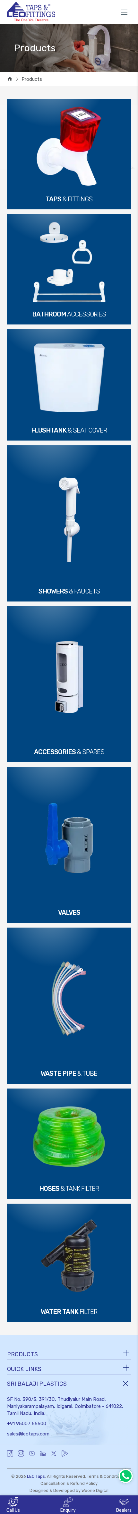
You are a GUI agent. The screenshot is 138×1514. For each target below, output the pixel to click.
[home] (10, 79)
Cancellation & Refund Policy (69, 1483)
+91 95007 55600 (26, 1423)
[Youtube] (32, 1456)
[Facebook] (10, 1456)
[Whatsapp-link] (125, 1476)
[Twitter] (54, 1456)
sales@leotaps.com (28, 1434)
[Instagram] (21, 1456)
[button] (68, 1505)
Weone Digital (95, 1490)
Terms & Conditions (106, 1476)
